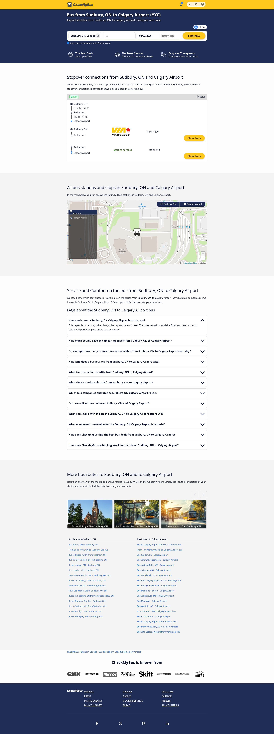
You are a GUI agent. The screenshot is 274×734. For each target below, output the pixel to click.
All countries (170, 705)
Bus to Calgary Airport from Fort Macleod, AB (159, 544)
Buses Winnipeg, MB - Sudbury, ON (85, 616)
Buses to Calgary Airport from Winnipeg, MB (158, 631)
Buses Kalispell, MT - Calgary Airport (154, 575)
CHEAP (74, 96)
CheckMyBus (73, 651)
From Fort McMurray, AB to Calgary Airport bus (159, 549)
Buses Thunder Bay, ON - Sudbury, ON (86, 601)
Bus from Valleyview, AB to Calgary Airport (157, 626)
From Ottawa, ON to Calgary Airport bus (156, 611)
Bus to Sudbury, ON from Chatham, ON (87, 554)
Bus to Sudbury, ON (108, 651)
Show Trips (194, 138)
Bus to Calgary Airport (130, 651)
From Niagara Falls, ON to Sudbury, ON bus (89, 575)
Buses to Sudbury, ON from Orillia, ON (87, 580)
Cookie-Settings (133, 700)
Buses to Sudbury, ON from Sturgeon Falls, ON (91, 595)
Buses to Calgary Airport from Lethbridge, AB (159, 580)
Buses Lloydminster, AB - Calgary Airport (156, 585)
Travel (127, 705)
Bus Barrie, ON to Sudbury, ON (83, 544)
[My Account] (180, 4)
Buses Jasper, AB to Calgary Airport (154, 570)
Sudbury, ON (169, 204)
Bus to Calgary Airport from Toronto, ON (156, 621)
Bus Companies (93, 705)
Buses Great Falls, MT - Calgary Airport (155, 565)
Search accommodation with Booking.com (89, 43)
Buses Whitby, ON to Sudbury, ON (84, 611)
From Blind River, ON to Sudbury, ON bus (88, 549)
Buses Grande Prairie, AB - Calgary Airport (157, 559)
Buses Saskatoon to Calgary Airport (154, 616)
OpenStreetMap (190, 263)
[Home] (80, 4)
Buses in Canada (89, 651)
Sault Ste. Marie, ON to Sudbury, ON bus (87, 590)
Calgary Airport (194, 204)
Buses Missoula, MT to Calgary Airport (155, 595)
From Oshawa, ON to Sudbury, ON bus (87, 585)
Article (166, 700)
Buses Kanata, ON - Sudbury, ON (84, 565)
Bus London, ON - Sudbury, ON (83, 570)
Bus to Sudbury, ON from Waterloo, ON (87, 606)
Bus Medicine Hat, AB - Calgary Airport (155, 590)
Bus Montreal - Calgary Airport (152, 601)
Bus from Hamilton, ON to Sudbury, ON (87, 559)
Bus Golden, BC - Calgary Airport (152, 554)
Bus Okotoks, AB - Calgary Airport (153, 606)
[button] (137, 232)
